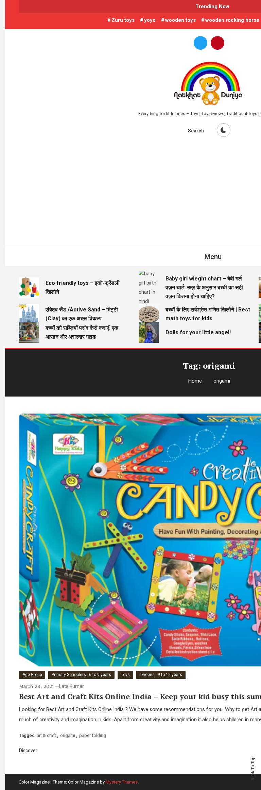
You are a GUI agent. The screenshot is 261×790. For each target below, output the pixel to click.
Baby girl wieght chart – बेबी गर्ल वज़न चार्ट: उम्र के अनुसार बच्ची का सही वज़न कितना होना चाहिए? (204, 287)
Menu (213, 257)
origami (67, 735)
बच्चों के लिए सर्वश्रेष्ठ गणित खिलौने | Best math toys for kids (208, 314)
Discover (28, 750)
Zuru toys (123, 20)
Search (196, 130)
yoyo (150, 20)
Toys (125, 674)
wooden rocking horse (232, 20)
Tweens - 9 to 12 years (161, 674)
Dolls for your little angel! (198, 332)
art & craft (46, 735)
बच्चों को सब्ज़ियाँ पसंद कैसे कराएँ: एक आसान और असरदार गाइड (82, 332)
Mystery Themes (122, 782)
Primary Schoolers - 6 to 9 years (81, 674)
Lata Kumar (71, 686)
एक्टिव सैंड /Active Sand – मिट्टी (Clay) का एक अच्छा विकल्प (82, 314)
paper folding (92, 735)
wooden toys (180, 20)
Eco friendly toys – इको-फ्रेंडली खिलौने (83, 287)
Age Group (32, 674)
